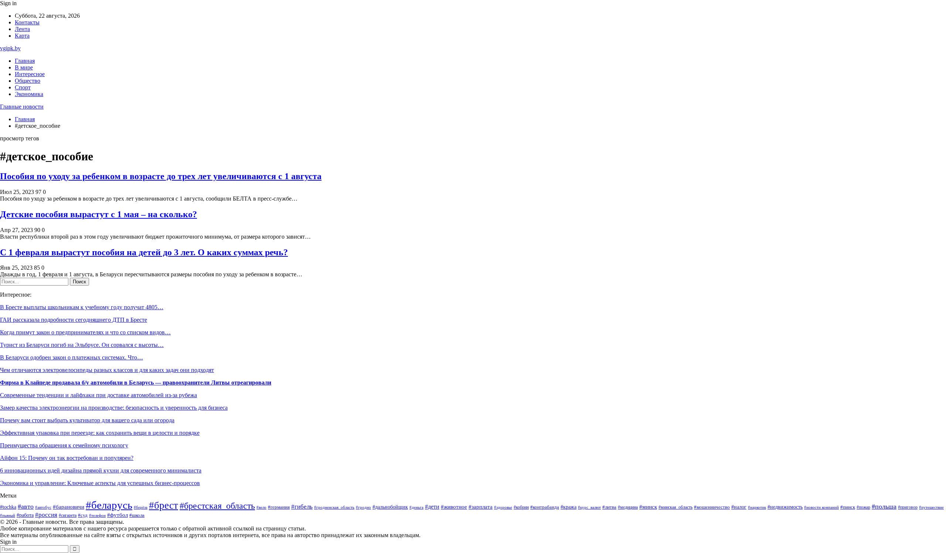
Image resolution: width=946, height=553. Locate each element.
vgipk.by (10, 48)
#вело (261, 507)
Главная (25, 61)
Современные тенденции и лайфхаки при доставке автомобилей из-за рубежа (98, 395)
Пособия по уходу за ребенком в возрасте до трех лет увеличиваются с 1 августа (160, 176)
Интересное (30, 74)
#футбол (117, 515)
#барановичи (68, 507)
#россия (46, 514)
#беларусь (109, 505)
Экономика (29, 94)
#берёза (140, 507)
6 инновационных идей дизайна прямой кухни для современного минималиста (100, 470)
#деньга (416, 507)
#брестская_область (217, 506)
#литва (609, 507)
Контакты (27, 22)
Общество (27, 81)
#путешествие (931, 507)
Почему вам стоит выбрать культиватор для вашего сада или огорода (87, 420)
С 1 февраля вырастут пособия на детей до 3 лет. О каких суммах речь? (144, 252)
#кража (568, 507)
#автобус (43, 507)
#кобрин (521, 507)
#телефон (97, 515)
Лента (22, 29)
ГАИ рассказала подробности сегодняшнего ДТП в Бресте (73, 320)
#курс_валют (589, 507)
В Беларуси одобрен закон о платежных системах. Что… (71, 357)
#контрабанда (544, 507)
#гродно (363, 507)
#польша (884, 506)
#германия (279, 507)
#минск (648, 506)
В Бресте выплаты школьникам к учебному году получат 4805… (81, 307)
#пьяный (7, 515)
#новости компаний (821, 507)
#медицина (628, 507)
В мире (24, 67)
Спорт (23, 87)
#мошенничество (712, 507)
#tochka (8, 507)
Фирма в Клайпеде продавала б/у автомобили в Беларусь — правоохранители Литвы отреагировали (135, 382)
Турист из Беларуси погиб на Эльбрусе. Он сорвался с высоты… (82, 345)
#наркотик (757, 507)
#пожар (863, 507)
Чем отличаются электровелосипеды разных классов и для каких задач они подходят (107, 370)
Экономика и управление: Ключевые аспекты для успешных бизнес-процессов (100, 483)
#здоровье (503, 507)
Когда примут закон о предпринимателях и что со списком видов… (85, 332)
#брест (163, 505)
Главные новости (22, 106)
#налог (738, 507)
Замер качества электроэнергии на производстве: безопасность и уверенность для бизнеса (114, 407)
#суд (83, 515)
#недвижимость (785, 507)
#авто (26, 506)
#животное (454, 507)
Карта (22, 36)
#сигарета (67, 515)
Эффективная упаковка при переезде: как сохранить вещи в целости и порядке (100, 433)
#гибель (302, 506)
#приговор (908, 507)
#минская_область (676, 507)
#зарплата (481, 507)
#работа (25, 515)
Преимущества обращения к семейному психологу (64, 445)
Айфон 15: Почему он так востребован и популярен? (66, 458)
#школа (136, 515)
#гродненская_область (334, 507)
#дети (432, 506)
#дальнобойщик (390, 507)
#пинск (847, 507)
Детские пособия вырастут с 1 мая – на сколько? (98, 214)
